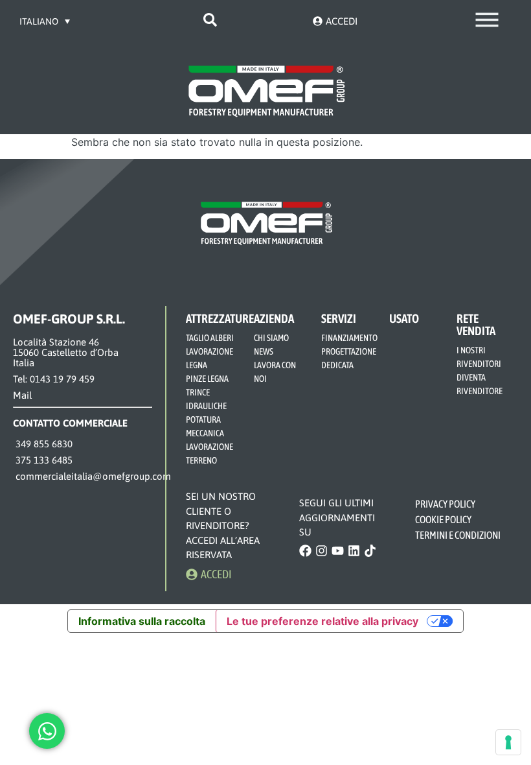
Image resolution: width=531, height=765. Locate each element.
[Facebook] (305, 551)
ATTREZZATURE (220, 318)
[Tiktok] (370, 551)
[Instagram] (321, 551)
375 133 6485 (43, 459)
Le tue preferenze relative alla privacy (322, 621)
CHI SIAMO (271, 338)
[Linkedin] (354, 551)
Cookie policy (444, 519)
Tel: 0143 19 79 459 (54, 378)
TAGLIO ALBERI (210, 338)
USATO (404, 318)
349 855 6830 (43, 443)
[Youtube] (338, 551)
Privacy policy (446, 504)
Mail (22, 395)
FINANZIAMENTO (349, 338)
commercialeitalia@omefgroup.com (92, 476)
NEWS (263, 351)
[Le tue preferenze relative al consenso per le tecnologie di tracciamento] (508, 742)
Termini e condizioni (458, 535)
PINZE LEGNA (207, 378)
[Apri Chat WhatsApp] (47, 731)
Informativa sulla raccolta (141, 621)
